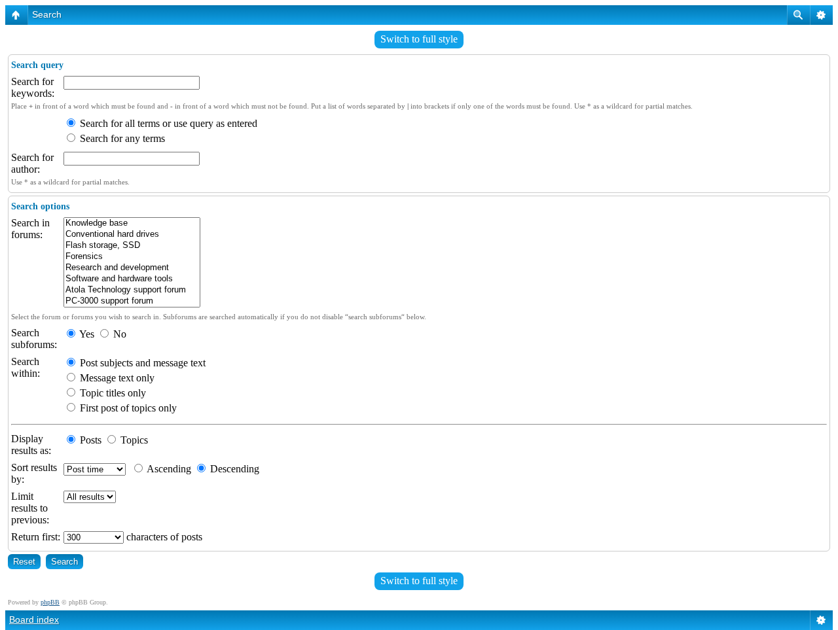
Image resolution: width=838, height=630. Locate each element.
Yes (85, 334)
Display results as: (31, 444)
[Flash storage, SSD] (132, 245)
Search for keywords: (32, 87)
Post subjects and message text (141, 362)
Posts (89, 440)
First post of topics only (127, 407)
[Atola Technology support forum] (132, 290)
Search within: (25, 367)
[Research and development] (132, 267)
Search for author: (32, 163)
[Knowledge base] (132, 223)
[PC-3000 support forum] (132, 301)
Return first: (35, 536)
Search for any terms (121, 138)
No (118, 334)
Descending (233, 468)
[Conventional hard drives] (132, 234)
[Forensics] (132, 256)
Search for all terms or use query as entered (167, 123)
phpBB (50, 602)
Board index (34, 619)
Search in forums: (30, 228)
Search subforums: (34, 338)
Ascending (168, 468)
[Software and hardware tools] (132, 279)
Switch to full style (419, 38)
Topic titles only (111, 392)
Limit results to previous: (30, 508)
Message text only (116, 377)
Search (47, 14)
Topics (133, 440)
